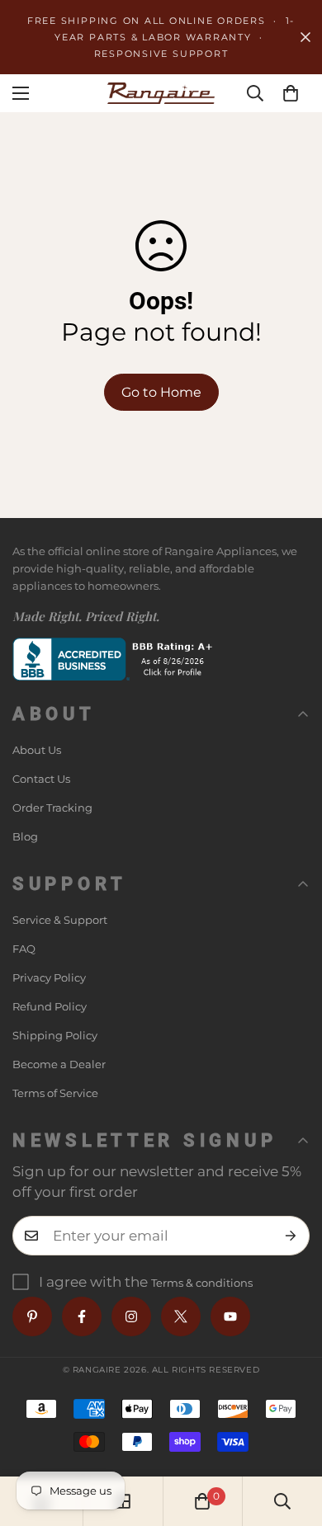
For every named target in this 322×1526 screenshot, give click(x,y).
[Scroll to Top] (292, 1438)
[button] (291, 93)
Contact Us (41, 778)
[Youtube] (230, 1316)
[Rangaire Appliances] (161, 92)
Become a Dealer (59, 1064)
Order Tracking (52, 807)
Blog (25, 836)
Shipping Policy (54, 1035)
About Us (36, 749)
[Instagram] (131, 1316)
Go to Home (161, 392)
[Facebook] (82, 1316)
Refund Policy (49, 1006)
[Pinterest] (32, 1316)
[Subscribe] (291, 1235)
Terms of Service (55, 1093)
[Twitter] (181, 1316)
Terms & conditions (202, 1282)
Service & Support (59, 919)
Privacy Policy (49, 977)
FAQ (24, 948)
